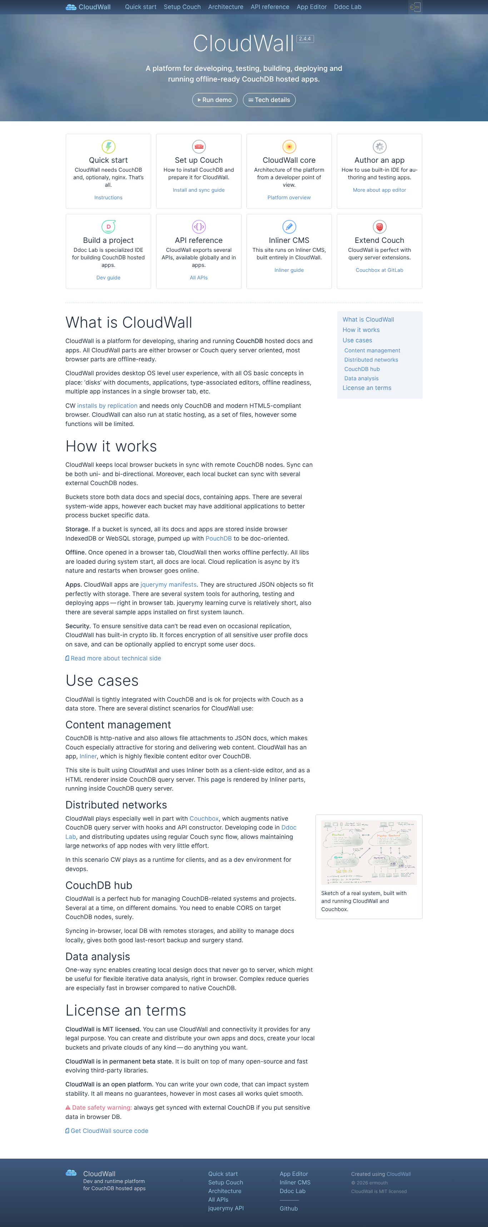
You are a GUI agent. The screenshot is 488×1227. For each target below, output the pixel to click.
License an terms (367, 388)
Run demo (216, 100)
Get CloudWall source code (108, 1131)
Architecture (226, 7)
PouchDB (219, 538)
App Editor (312, 7)
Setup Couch (182, 7)
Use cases (357, 340)
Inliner (88, 756)
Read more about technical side (115, 658)
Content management (372, 350)
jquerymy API (226, 1208)
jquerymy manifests (169, 584)
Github (289, 1208)
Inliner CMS (295, 1182)
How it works (361, 330)
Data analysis (361, 378)
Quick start (140, 7)
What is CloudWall (368, 319)
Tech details (271, 100)
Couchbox (204, 818)
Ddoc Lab (348, 7)
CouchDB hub (362, 369)
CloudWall (399, 1174)
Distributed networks (371, 359)
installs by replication (107, 406)
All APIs (218, 1199)
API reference (270, 7)
